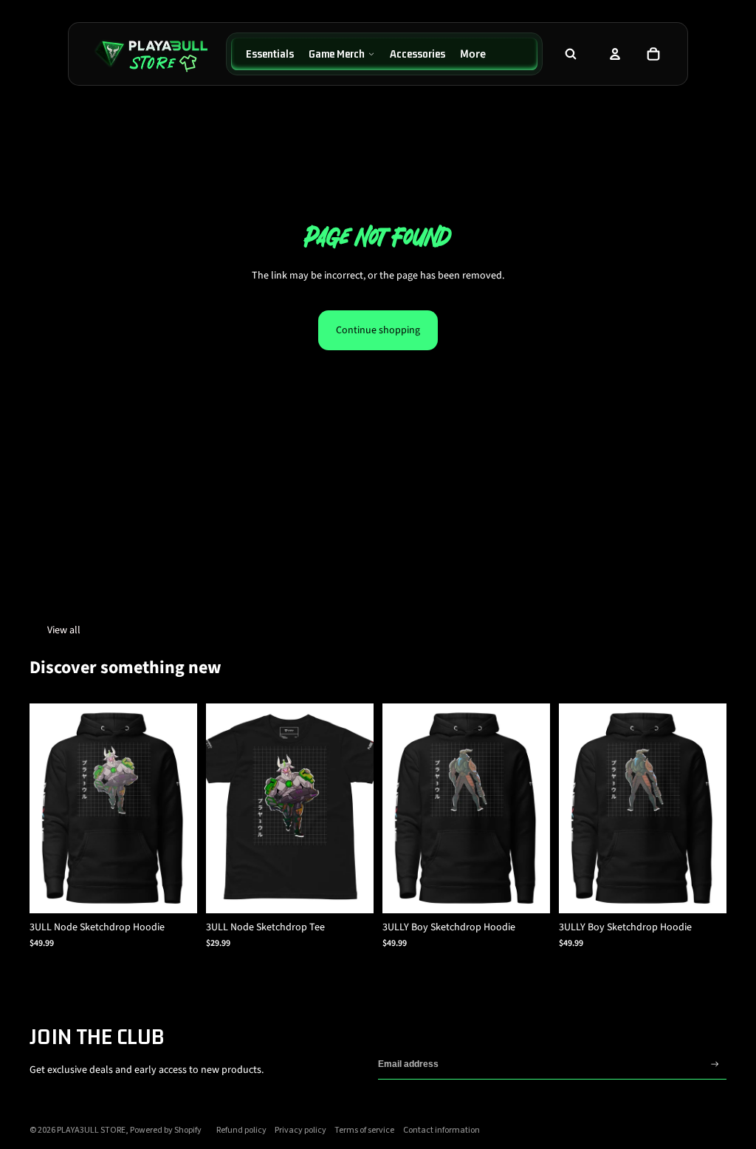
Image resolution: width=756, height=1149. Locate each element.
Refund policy (241, 1130)
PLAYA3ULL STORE (91, 1130)
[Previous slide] (41, 808)
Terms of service (364, 1130)
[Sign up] (715, 1064)
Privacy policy (300, 1130)
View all (63, 630)
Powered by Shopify (166, 1130)
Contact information (441, 1130)
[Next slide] (185, 808)
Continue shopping (378, 330)
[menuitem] (270, 54)
